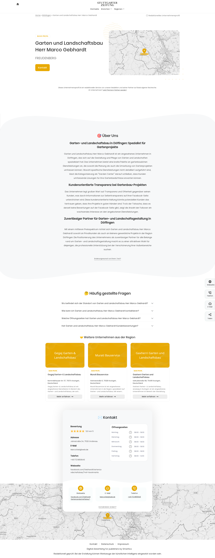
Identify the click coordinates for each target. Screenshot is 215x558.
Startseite (94, 9)
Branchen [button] (105, 9)
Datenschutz (107, 544)
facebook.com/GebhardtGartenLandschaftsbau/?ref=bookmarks (86, 471)
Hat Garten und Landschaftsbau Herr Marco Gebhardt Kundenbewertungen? (100, 325)
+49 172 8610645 (78, 459)
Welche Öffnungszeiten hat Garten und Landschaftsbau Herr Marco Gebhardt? (101, 318)
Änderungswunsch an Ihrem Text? (107, 259)
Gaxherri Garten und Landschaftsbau (143, 376)
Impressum (123, 544)
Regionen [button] (118, 9)
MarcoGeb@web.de (79, 449)
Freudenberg (45, 58)
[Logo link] (107, 3)
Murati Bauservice (99, 374)
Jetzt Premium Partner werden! (115, 90)
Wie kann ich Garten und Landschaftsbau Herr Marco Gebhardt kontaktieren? (100, 310)
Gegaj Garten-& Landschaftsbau (64, 374)
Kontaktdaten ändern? (107, 507)
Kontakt (42, 67)
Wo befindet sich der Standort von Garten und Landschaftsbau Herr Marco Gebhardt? (105, 303)
